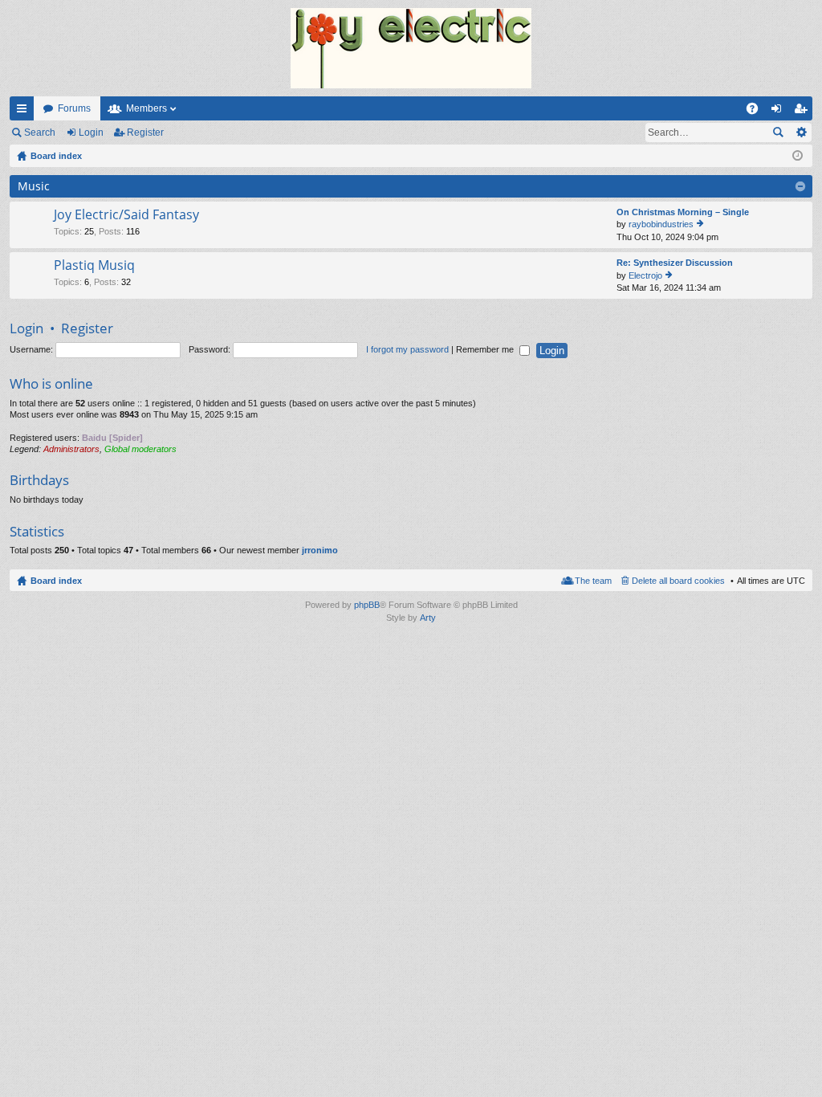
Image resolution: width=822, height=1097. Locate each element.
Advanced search (801, 132)
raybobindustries (661, 224)
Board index (56, 580)
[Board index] (411, 48)
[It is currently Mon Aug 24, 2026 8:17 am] (797, 156)
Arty (428, 617)
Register (145, 132)
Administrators (71, 449)
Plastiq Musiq (94, 266)
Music (34, 186)
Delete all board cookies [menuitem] (678, 580)
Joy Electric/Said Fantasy (126, 215)
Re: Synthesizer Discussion (674, 262)
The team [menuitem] (593, 580)
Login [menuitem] (779, 111)
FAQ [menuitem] (757, 111)
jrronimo (320, 550)
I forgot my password (407, 349)
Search (39, 132)
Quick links (25, 111)
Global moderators (140, 449)
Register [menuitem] (803, 111)
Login (91, 132)
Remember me (486, 349)
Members (146, 108)
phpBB (367, 605)
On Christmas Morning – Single (682, 212)
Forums (74, 108)
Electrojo (645, 275)
